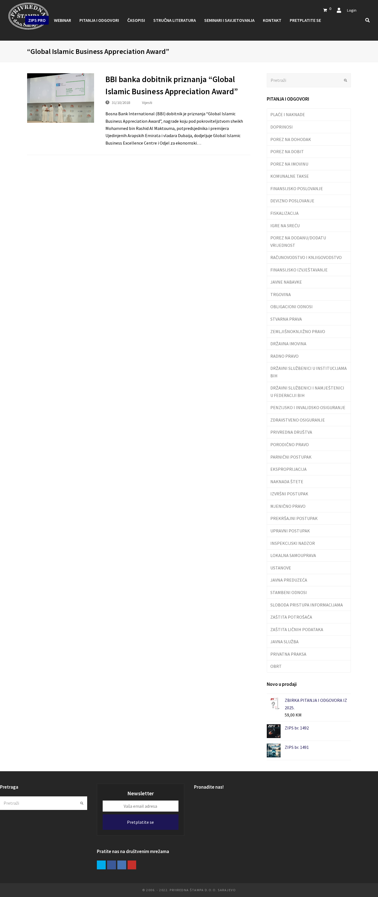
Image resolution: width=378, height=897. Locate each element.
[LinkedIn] (121, 865)
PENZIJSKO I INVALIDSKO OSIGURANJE (307, 407)
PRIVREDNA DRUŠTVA (291, 432)
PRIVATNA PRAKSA (288, 654)
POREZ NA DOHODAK (290, 139)
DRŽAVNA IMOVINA (288, 343)
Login (351, 10)
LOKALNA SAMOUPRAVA (293, 555)
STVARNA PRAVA (286, 319)
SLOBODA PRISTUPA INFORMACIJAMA (306, 605)
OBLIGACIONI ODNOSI (291, 306)
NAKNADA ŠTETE (286, 481)
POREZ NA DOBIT (287, 151)
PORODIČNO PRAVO (289, 444)
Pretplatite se (140, 822)
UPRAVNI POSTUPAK (290, 531)
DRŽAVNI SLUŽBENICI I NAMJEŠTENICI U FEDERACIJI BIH (307, 391)
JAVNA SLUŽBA (284, 641)
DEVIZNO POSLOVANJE (292, 200)
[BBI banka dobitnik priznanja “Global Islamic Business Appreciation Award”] (60, 97)
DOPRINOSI (281, 127)
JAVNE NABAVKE (286, 282)
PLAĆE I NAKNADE (287, 114)
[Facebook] (111, 865)
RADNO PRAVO (284, 356)
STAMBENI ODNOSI (288, 592)
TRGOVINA (280, 294)
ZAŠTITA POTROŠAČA (291, 617)
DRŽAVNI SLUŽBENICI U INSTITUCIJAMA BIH (308, 371)
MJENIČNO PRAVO (287, 506)
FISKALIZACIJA (284, 213)
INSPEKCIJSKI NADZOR (292, 543)
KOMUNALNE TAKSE (289, 176)
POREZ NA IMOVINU (289, 164)
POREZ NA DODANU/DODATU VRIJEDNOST (298, 241)
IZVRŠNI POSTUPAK (289, 493)
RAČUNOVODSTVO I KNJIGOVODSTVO (306, 257)
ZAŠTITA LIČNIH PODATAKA (296, 629)
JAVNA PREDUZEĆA (288, 580)
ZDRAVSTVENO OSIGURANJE (297, 420)
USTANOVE (280, 568)
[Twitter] (101, 865)
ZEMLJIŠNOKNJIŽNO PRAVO (297, 331)
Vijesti (147, 102)
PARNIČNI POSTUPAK (291, 457)
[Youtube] (132, 865)
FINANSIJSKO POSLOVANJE (296, 188)
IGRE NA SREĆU (285, 225)
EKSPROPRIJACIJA (288, 469)
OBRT (276, 666)
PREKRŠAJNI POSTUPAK (294, 518)
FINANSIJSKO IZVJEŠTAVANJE (299, 270)
